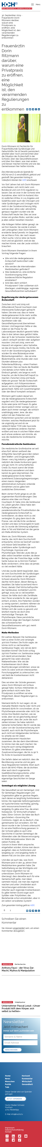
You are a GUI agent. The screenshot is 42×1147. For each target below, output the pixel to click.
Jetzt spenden (14, 1099)
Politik (8, 1084)
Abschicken (11, 1050)
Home (8, 1076)
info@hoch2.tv (17, 1114)
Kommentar (27, 1079)
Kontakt (8, 1132)
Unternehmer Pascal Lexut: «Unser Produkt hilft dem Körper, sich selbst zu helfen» (21, 1008)
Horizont (26, 1076)
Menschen (7, 964)
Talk (7, 1087)
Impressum (9, 1128)
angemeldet (19, 928)
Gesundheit (27, 1084)
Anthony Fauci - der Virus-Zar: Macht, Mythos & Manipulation (18, 969)
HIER (32, 905)
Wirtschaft (27, 1081)
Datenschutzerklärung (14, 1130)
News (7, 1079)
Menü (38, 4)
